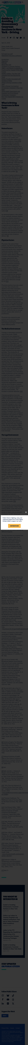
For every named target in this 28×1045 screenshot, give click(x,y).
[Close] (26, 512)
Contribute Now (14, 526)
